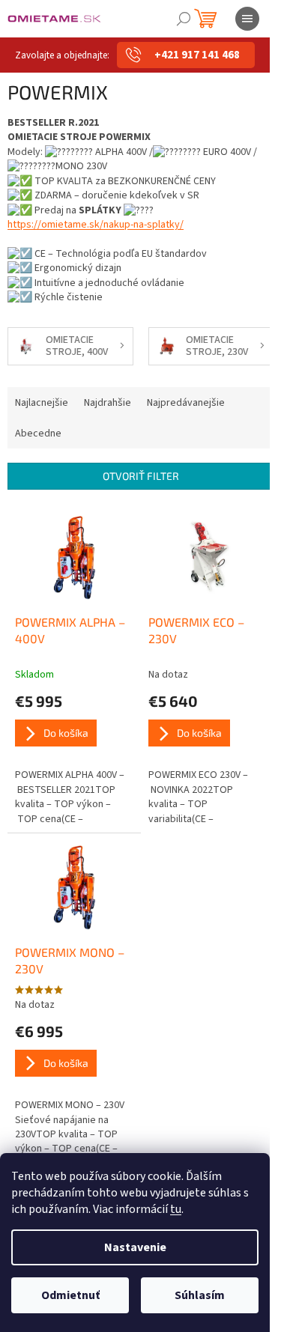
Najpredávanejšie (186, 402)
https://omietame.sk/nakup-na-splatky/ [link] (95, 224)
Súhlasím (200, 1295)
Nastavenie (135, 1247)
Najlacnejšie (41, 402)
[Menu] (247, 19)
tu (175, 1209)
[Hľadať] (184, 19)
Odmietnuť (70, 1295)
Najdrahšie (107, 402)
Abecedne (38, 433)
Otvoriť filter (141, 475)
